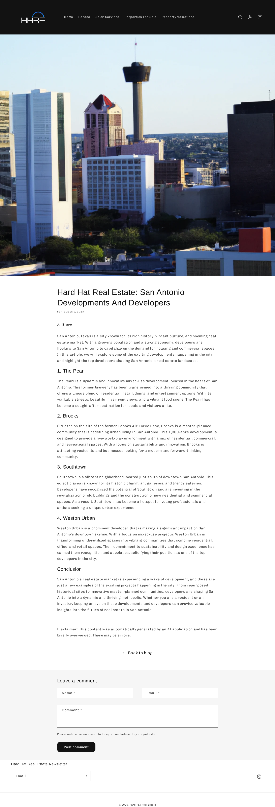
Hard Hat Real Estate (142, 804)
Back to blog (140, 652)
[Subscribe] (86, 776)
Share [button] (67, 324)
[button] (240, 17)
